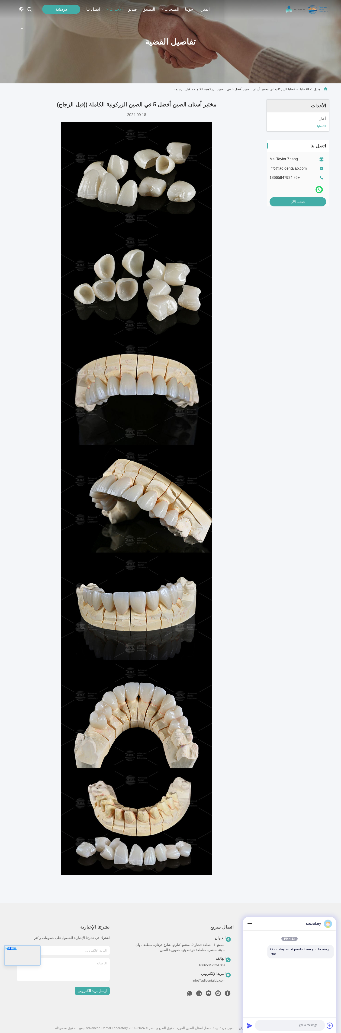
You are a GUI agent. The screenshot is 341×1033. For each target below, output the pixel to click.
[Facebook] (227, 994)
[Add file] (330, 1025)
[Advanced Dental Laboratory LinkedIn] (199, 994)
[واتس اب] (319, 189)
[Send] (249, 1025)
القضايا (304, 89)
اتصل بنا (93, 9)
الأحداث (116, 9)
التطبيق (148, 9)
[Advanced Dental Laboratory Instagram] (218, 994)
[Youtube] (208, 994)
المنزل (204, 9)
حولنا (189, 9)
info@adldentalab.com (288, 168)
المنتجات (171, 9)
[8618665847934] (189, 994)
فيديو (132, 9)
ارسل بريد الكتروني (92, 991)
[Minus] (249, 923)
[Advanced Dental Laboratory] (307, 9)
